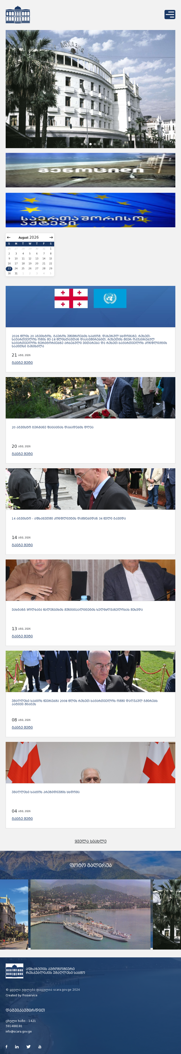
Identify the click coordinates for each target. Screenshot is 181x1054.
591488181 (14, 1026)
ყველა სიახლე (91, 841)
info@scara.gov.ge (19, 1031)
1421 (32, 1021)
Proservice (29, 995)
